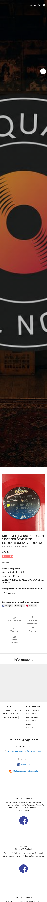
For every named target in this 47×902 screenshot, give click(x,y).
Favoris (14, 631)
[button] (10, 593)
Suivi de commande (33, 621)
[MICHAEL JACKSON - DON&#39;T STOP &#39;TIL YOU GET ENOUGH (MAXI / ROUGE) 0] (23, 502)
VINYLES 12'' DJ (23, 546)
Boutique (7, 546)
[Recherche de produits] (43, 71)
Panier (32, 631)
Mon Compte (14, 620)
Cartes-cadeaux (14, 640)
